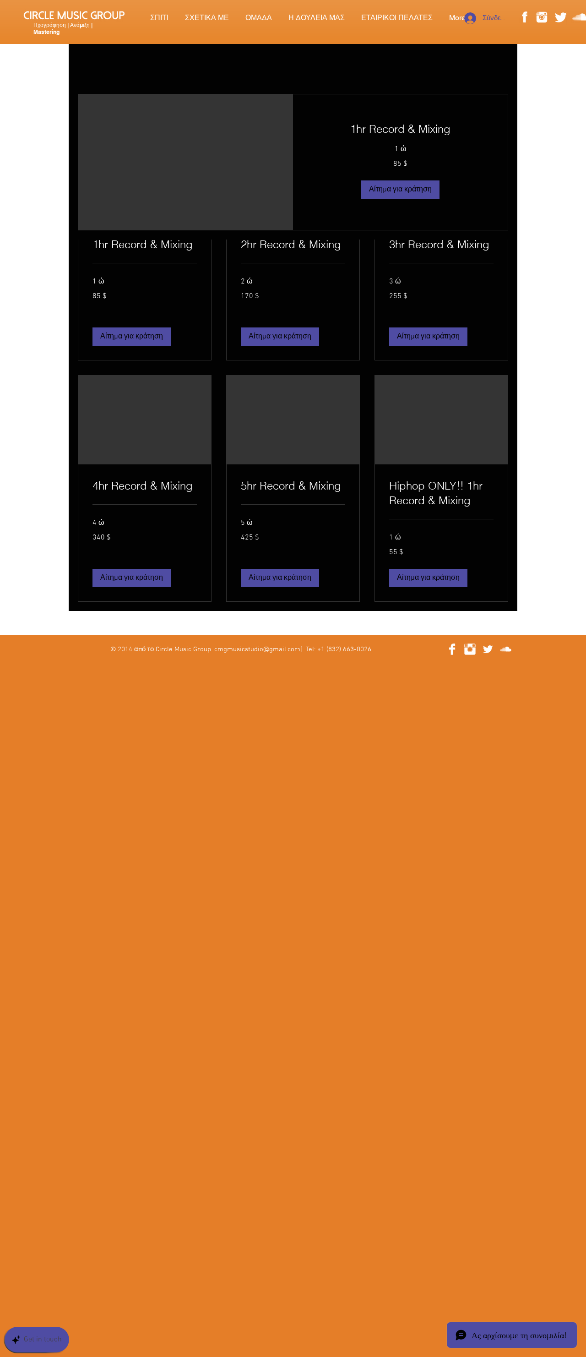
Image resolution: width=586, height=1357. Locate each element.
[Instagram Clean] (470, 649)
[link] (144, 244)
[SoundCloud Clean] (505, 649)
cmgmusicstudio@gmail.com (257, 649)
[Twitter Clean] (488, 649)
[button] (131, 336)
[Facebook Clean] (452, 649)
